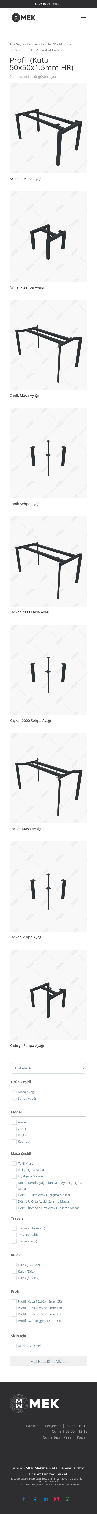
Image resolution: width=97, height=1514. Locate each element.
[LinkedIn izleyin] (45, 1498)
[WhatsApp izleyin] (67, 1498)
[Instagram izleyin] (56, 1498)
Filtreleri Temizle (49, 1361)
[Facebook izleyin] (23, 1498)
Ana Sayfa (17, 44)
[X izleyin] (34, 1498)
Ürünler (32, 44)
